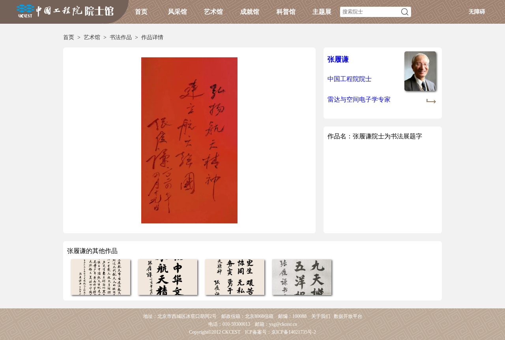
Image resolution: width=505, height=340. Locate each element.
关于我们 (320, 316)
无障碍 (477, 12)
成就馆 (249, 11)
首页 (141, 11)
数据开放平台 (348, 316)
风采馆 (177, 11)
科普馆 (286, 11)
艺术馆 (213, 11)
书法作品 (121, 37)
